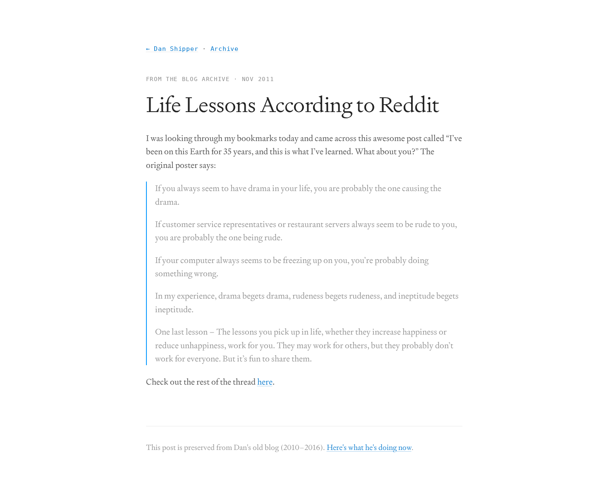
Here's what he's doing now (369, 447)
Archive (225, 49)
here (265, 381)
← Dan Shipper (172, 49)
